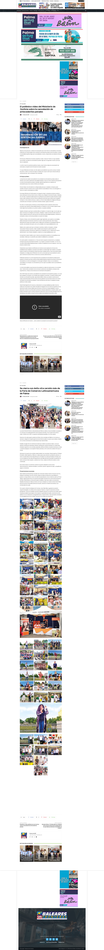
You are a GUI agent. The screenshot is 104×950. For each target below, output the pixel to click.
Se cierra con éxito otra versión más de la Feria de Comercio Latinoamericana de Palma (52, 337)
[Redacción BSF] (21, 115)
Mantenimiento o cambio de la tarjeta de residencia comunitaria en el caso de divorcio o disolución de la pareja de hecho (29, 337)
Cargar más (74, 161)
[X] (82, 1)
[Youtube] (83, 1)
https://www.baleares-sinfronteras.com (36, 345)
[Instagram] (80, 1)
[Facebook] (79, 1)
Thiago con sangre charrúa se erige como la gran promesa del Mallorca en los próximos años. (77, 157)
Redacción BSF (26, 114)
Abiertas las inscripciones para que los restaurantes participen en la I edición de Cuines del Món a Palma (55, 369)
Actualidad (24, 101)
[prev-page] (20, 374)
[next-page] (22, 374)
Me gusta (81, 104)
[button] (85, 10)
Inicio (21, 101)
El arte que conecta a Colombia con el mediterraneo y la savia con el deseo (41, 369)
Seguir (82, 106)
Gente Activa (73, 129)
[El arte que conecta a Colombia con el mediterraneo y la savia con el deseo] (41, 364)
